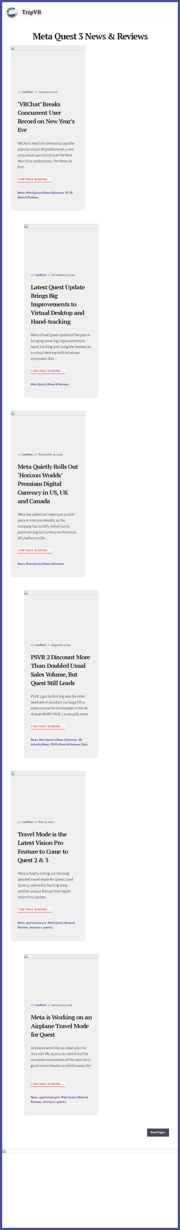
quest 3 (48, 927)
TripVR (31, 12)
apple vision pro (36, 922)
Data (84, 744)
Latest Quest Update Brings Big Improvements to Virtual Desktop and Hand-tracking (58, 304)
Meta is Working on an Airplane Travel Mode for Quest (61, 1025)
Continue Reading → (35, 180)
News (21, 192)
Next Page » (158, 1132)
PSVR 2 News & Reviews (65, 744)
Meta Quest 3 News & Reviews (45, 192)
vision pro (35, 927)
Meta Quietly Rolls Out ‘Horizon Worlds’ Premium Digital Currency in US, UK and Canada (48, 483)
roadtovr (27, 92)
